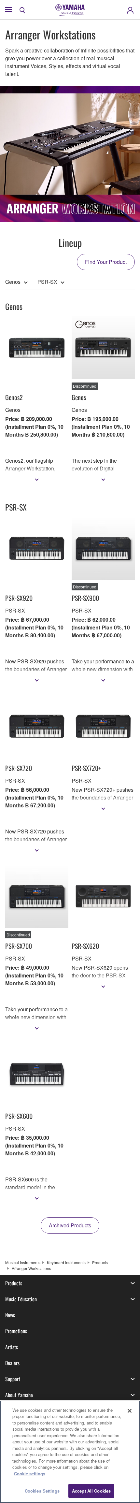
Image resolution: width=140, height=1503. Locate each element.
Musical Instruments (22, 1262)
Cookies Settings (42, 1491)
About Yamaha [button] (19, 1395)
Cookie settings (29, 1473)
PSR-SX (47, 281)
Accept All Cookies (91, 1491)
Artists (11, 1347)
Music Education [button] (21, 1299)
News (10, 1315)
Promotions (16, 1331)
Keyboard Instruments (66, 1262)
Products (100, 1262)
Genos (13, 281)
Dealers (12, 1363)
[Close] (129, 1411)
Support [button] (12, 1379)
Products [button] (13, 1283)
